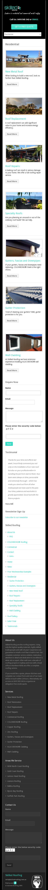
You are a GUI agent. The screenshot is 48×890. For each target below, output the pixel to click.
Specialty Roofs (13, 213)
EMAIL (35, 19)
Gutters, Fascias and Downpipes (22, 260)
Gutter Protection (15, 307)
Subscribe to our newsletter (16, 517)
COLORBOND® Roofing (17, 542)
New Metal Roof (14, 71)
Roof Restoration (14, 702)
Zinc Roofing (12, 732)
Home (9, 562)
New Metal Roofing (15, 697)
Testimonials (12, 626)
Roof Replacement (15, 118)
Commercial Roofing (15, 717)
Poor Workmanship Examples (19, 572)
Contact (10, 552)
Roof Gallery (12, 616)
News (9, 567)
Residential (11, 577)
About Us (11, 532)
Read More (12, 84)
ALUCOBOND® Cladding (17, 747)
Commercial (12, 547)
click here (34, 673)
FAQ (11, 536)
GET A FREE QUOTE (24, 26)
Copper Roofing (13, 727)
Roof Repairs (12, 166)
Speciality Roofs (15, 606)
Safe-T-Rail (11, 621)
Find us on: (9, 883)
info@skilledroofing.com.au (15, 879)
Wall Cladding (12, 355)
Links (11, 556)
